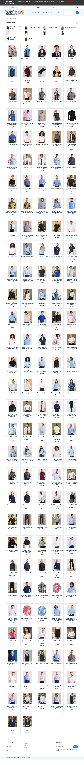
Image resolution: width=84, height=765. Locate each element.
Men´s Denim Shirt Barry (27, 572)
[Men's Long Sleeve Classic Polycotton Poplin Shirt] (56, 317)
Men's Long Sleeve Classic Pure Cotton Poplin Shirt (12, 415)
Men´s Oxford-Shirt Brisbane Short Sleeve (71, 234)
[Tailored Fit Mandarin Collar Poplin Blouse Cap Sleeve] (27, 294)
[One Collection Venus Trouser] (71, 565)
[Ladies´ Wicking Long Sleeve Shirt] (27, 317)
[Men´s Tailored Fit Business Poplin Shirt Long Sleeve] (27, 429)
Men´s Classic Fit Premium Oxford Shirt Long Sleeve (71, 529)
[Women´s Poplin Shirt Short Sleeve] (12, 159)
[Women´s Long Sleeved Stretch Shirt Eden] (27, 362)
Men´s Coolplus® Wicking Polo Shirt (27, 124)
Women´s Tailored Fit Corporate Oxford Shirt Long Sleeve (27, 461)
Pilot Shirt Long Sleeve (71, 167)
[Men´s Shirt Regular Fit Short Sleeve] (71, 656)
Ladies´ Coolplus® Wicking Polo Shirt (42, 124)
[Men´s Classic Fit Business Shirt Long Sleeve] (27, 406)
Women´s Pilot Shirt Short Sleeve (42, 168)
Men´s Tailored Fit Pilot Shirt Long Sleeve (56, 505)
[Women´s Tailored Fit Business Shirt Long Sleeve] (71, 294)
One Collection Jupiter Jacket (12, 729)
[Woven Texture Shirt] (12, 51)
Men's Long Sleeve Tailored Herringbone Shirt (42, 551)
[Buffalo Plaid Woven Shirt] (27, 51)
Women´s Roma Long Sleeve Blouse (12, 664)
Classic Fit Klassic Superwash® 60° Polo (12, 102)
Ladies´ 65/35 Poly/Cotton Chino (71, 415)
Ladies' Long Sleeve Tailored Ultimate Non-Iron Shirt (56, 619)
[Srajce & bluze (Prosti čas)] (26, 27)
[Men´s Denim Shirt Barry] (27, 565)
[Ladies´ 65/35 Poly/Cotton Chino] (71, 406)
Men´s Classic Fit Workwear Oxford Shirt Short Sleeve (42, 348)
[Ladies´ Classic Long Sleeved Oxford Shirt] (71, 362)
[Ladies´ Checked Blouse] (42, 587)
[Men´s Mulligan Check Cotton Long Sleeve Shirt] (12, 203)
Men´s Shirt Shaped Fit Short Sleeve (12, 685)
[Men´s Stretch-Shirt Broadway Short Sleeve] (71, 317)
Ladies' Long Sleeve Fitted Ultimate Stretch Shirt (56, 574)
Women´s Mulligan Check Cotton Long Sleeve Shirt (27, 212)
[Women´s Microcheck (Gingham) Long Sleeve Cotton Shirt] (12, 271)
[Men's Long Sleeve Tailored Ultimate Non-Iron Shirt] (71, 610)
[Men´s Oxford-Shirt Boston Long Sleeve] (42, 385)
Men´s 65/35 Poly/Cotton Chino (12, 437)
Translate (55, 7)
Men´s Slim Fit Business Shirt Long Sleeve (71, 483)
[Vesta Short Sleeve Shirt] (27, 249)
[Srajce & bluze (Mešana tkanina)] (7, 39)
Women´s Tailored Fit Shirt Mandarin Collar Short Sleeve (12, 371)
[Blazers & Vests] (26, 33)
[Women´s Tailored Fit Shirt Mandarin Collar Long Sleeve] (71, 497)
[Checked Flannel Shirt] (56, 94)
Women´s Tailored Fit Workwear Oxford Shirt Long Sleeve (42, 461)
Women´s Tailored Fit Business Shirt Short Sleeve (57, 212)
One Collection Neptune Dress (71, 707)
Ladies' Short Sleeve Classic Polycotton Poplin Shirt (72, 190)
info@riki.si (15, 7)
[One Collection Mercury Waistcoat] (42, 656)
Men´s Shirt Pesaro (42, 706)
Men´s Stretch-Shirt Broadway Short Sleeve (71, 325)
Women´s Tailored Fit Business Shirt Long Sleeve (72, 303)
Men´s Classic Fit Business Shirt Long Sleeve (27, 415)
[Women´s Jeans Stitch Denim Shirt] (12, 474)
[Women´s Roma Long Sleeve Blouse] (12, 656)
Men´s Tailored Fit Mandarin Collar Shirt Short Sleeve (27, 551)
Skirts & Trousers (51, 33)
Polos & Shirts (68, 33)
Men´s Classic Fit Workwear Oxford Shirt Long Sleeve (71, 461)
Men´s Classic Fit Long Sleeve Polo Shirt (56, 145)
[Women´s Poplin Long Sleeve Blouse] (12, 115)
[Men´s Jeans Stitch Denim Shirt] (27, 474)
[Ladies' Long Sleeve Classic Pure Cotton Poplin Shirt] (56, 362)
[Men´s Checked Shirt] (56, 587)
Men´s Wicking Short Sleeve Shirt (42, 280)
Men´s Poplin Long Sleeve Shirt (12, 145)
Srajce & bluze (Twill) (15, 33)
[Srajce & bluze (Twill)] (7, 33)
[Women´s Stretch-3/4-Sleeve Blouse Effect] (27, 339)
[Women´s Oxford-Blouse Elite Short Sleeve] (12, 249)
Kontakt (42, 12)
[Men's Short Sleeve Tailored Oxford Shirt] (42, 317)
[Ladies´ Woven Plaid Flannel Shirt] (27, 71)
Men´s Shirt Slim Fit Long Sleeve (42, 685)
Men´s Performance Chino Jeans (27, 528)
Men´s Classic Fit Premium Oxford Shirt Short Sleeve (57, 438)
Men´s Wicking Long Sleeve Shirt (27, 393)
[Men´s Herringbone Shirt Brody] (56, 542)
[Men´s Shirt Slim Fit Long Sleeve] (42, 677)
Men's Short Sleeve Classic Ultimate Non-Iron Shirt (12, 619)
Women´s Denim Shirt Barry (42, 573)
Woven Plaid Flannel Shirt (12, 79)
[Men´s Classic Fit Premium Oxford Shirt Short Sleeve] (56, 429)
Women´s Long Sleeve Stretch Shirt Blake (12, 505)
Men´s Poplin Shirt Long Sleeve (56, 257)
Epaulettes (42, 79)
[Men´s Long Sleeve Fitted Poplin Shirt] (71, 115)
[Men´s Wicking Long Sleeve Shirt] (27, 385)
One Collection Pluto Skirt (57, 641)
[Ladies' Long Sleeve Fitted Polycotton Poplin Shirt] (27, 181)
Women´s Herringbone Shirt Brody (71, 551)
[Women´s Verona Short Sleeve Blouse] (12, 633)
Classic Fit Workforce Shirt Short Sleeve (57, 124)
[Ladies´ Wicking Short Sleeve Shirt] (56, 226)
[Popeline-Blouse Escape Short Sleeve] (42, 137)
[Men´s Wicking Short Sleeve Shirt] (42, 271)
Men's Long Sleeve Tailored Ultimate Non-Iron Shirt (71, 619)
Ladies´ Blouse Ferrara (27, 706)
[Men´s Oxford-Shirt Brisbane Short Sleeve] (71, 226)
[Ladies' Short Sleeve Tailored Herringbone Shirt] (56, 451)
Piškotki (25, 751)
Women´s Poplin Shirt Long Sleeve (12, 189)
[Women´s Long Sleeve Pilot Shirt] (12, 226)
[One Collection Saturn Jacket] (27, 721)
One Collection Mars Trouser (12, 596)
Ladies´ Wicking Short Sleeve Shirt (57, 234)
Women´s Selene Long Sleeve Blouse (42, 302)
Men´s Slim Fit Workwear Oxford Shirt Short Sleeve (12, 461)
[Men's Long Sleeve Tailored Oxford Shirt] (42, 429)
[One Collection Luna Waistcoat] (27, 656)
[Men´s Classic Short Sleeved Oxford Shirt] (12, 385)
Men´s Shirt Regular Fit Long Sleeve (27, 685)
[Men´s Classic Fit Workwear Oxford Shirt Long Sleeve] (71, 451)
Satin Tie (57, 58)
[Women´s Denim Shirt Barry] (42, 565)
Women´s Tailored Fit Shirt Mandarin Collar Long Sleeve (72, 506)
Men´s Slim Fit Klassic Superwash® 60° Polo (27, 102)
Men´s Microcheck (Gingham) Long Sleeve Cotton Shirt (27, 280)
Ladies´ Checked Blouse (42, 595)
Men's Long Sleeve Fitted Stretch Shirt (12, 551)
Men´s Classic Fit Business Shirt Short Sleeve (12, 326)
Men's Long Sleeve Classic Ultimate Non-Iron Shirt (42, 642)
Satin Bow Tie (42, 58)
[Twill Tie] (71, 51)
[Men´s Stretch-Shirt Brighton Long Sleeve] (42, 362)
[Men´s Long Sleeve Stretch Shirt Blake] (27, 497)
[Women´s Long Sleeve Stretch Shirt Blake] (12, 497)
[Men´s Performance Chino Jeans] (27, 519)
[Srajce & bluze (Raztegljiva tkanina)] (7, 27)
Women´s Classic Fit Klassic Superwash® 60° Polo (71, 80)
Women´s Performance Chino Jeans (42, 528)
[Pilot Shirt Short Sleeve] (27, 159)
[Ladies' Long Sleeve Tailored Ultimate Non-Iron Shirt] (56, 610)
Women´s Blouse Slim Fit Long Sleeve (12, 707)
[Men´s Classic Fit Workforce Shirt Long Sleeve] (71, 137)
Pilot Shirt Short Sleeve (27, 167)
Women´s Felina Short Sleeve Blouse (27, 641)
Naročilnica (50, 12)
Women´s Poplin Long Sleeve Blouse (12, 124)
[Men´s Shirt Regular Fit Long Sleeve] (27, 677)
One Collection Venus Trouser (72, 573)
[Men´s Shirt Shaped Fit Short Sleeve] (12, 677)
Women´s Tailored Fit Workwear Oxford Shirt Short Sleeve (71, 258)
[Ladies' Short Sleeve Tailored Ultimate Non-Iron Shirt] (71, 587)
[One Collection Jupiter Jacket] (12, 721)
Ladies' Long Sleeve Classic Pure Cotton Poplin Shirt (56, 371)
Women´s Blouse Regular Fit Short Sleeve (71, 685)
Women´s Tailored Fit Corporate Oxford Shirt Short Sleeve (71, 348)
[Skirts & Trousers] (44, 33)
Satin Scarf (56, 79)
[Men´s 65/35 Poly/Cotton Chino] (12, 429)
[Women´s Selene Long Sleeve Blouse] (42, 294)
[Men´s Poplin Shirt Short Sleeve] (56, 159)
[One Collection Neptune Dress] (71, 698)
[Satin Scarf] (56, 71)
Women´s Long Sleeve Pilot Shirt (12, 234)
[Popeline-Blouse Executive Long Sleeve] (42, 181)
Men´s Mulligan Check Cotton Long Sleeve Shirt (12, 212)
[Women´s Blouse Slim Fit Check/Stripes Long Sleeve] (56, 698)
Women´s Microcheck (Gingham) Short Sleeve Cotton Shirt (27, 235)
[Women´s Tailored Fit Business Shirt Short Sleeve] (56, 203)
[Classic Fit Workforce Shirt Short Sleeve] (56, 115)
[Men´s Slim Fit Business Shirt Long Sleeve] (71, 474)
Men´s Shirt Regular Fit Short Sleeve (71, 664)
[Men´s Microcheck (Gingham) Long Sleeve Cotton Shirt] (27, 271)
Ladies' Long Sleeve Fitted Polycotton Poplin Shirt (27, 190)
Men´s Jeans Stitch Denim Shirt (27, 483)
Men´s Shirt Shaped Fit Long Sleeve (56, 664)
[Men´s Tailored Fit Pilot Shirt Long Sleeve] (56, 497)
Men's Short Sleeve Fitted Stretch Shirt (42, 483)
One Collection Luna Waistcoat (27, 664)
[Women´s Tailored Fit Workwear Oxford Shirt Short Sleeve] (71, 249)
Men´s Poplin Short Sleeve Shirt (71, 102)
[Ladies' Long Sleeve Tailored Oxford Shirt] (71, 385)
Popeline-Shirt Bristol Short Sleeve (27, 145)
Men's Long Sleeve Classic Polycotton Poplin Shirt (57, 326)
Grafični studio (13, 757)
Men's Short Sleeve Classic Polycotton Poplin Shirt (42, 235)
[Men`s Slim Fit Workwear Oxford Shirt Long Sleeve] (42, 497)
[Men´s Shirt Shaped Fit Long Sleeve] (56, 656)
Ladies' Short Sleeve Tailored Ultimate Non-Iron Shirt (71, 597)
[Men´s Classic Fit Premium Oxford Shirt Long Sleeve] (71, 519)
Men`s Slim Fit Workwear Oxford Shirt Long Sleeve (42, 505)
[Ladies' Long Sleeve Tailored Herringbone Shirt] (56, 519)
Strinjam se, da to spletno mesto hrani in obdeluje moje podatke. (66, 750)
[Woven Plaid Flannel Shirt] (12, 71)
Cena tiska (31, 12)
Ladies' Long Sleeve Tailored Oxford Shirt (72, 393)
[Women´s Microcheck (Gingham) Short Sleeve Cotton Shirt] (27, 226)
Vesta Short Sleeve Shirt (27, 256)
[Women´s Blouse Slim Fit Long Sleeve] (12, 698)
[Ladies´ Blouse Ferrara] (27, 698)
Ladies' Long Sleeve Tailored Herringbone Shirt (57, 529)
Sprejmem (70, 1)
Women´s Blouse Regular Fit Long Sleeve (57, 685)
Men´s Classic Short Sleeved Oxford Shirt (12, 393)
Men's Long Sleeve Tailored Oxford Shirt (42, 437)
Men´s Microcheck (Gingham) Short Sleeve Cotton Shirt (42, 212)
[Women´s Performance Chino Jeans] (42, 519)
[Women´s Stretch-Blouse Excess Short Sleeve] (12, 339)
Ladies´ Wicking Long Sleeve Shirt (27, 325)
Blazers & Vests (32, 33)
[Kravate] (26, 39)
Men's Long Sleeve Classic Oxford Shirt (57, 415)
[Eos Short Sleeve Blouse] (42, 249)
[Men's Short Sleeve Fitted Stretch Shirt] (42, 474)
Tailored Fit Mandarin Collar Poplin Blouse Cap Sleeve (27, 303)
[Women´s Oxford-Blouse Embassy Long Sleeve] (56, 385)
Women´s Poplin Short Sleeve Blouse (42, 102)
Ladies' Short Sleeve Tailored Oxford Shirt (57, 280)
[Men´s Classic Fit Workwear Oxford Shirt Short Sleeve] (42, 339)
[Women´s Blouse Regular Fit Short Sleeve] (71, 677)
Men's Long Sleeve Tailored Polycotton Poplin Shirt (71, 212)
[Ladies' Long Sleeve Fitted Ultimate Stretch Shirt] (56, 565)
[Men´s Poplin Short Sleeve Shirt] (71, 94)
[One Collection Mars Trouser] (12, 587)
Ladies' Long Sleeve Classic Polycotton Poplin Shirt (12, 303)
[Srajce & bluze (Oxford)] (44, 27)
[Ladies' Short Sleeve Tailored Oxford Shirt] (56, 271)
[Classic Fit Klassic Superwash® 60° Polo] (12, 94)
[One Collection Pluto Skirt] (56, 633)
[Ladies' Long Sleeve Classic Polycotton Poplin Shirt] (12, 294)
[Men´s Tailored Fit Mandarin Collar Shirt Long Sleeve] (12, 565)
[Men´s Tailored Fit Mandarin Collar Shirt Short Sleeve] (27, 542)
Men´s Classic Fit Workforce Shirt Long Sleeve (72, 146)
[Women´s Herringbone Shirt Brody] (71, 542)
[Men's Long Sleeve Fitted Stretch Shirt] (12, 542)
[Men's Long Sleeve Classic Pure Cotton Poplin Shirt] (12, 406)
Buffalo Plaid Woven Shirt (27, 58)
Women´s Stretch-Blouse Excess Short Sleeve (12, 348)
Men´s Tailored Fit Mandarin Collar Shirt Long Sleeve (12, 574)
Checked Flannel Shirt (57, 101)
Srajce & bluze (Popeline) (71, 27)
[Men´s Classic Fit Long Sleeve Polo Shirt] (56, 137)
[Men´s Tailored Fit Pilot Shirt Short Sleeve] (42, 406)
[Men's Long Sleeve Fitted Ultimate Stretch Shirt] (27, 587)
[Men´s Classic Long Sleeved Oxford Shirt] (71, 429)
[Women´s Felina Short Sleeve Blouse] (27, 633)
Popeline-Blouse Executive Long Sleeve (42, 189)
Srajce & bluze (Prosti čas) (35, 27)
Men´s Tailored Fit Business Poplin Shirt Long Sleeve (27, 438)
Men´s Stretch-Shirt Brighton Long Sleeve (42, 370)
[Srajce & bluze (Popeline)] (62, 27)
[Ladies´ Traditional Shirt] (27, 610)
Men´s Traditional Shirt (42, 618)
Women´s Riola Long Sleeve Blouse (71, 641)
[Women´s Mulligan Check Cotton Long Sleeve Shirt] (27, 203)
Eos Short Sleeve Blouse (42, 256)
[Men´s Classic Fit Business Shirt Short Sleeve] (12, 317)
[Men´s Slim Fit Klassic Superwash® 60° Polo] (27, 94)
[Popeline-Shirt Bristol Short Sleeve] (27, 137)
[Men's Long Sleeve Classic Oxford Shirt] (56, 406)
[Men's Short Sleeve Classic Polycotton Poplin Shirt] (42, 226)
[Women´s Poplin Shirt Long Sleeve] (12, 181)
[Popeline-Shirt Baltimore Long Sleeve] (56, 181)
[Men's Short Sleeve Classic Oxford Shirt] (56, 294)
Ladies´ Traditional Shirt (27, 618)
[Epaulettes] (42, 71)
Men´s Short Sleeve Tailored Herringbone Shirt (57, 483)
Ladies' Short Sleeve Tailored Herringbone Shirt (57, 461)
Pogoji (25, 749)
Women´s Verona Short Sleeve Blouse (12, 641)
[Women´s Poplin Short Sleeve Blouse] (42, 94)
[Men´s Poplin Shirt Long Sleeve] (56, 249)
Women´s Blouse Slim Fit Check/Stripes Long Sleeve (57, 707)
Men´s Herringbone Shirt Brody (57, 551)
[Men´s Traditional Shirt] (42, 610)
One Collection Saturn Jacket (27, 729)
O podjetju (26, 743)
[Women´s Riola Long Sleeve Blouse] (71, 633)
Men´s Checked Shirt (57, 595)
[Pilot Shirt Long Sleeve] (71, 159)
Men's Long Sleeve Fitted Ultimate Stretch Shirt (27, 596)
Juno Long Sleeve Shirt (56, 347)
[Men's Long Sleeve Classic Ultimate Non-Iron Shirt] (42, 633)
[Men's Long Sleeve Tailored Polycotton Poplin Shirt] (71, 203)
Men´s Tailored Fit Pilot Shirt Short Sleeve (42, 415)
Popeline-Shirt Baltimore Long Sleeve (57, 189)
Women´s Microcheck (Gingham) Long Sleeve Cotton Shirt (12, 280)
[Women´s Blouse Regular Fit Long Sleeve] (56, 677)
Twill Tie (72, 58)
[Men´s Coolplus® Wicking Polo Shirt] (27, 115)
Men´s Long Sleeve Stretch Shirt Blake (27, 505)
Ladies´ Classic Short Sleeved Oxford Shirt (72, 280)
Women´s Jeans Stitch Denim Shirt (12, 483)
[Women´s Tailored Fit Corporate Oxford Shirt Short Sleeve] (71, 339)
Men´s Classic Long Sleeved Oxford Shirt (72, 437)
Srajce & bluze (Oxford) (52, 27)
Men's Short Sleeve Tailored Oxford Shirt (42, 325)
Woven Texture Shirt (12, 58)
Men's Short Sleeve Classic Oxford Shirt (57, 302)
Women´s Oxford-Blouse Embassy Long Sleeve (57, 393)
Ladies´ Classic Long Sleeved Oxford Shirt (72, 370)
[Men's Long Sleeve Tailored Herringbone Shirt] (42, 542)
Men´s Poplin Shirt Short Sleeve (57, 168)
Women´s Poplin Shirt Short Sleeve (12, 168)
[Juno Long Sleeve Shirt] (56, 339)
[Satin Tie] (56, 51)
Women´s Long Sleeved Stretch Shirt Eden (27, 370)
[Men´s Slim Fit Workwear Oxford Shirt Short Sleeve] (12, 451)
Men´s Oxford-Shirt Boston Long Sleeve (42, 393)
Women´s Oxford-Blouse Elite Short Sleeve (12, 257)
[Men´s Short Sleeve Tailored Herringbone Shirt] (56, 474)
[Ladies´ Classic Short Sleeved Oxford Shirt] (71, 271)
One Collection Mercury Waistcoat (42, 664)
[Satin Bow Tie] (42, 51)
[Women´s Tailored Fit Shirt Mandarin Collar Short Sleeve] (12, 362)
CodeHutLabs (18, 757)
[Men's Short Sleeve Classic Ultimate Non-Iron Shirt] (12, 610)
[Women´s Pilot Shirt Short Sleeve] (42, 159)
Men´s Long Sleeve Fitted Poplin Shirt (72, 124)
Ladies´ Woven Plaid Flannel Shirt (27, 79)
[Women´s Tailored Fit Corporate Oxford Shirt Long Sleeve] (27, 451)
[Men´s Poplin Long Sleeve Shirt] (12, 137)
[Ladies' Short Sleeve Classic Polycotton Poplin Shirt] (71, 181)
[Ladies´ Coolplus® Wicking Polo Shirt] (42, 115)
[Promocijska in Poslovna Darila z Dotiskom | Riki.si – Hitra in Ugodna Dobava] (14, 12)
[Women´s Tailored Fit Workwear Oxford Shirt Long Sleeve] (42, 451)
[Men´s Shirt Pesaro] (42, 698)
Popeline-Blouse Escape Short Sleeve (42, 145)
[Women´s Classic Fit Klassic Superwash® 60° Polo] (71, 71)
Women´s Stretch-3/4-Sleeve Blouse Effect (27, 348)
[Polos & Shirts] (62, 33)
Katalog (37, 12)
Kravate (30, 38)
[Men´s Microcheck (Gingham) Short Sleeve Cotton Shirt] (42, 203)
